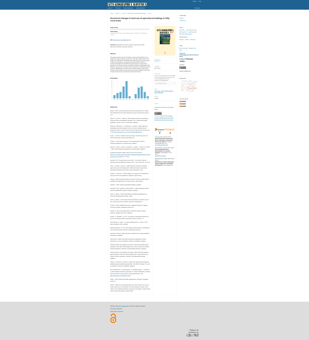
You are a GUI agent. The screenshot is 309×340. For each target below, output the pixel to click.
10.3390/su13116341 (160, 156)
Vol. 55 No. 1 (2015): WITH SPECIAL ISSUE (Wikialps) (133, 13)
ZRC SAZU (182, 30)
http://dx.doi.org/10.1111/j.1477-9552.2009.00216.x (128, 132)
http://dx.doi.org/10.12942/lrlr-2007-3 (120, 275)
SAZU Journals (183, 32)
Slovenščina (182, 20)
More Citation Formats (161, 83)
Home (111, 13)
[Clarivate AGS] (189, 59)
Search (198, 8)
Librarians (193, 39)
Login (199, 1)
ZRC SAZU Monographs (185, 34)
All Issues (118, 8)
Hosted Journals (192, 32)
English (181, 18)
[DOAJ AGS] (182, 61)
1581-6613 (185, 48)
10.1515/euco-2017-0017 (161, 145)
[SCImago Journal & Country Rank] (189, 56)
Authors (187, 39)
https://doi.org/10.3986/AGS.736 (122, 40)
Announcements (140, 8)
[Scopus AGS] (182, 59)
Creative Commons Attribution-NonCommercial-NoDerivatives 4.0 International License (163, 118)
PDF (158, 60)
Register (195, 1)
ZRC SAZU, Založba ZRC (122, 306)
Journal (110, 8)
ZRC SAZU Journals (192, 30)
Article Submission (128, 8)
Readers (181, 39)
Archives (117, 13)
